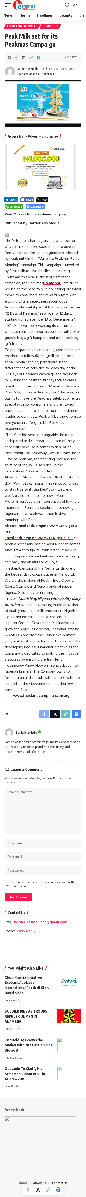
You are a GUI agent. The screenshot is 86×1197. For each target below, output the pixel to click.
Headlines (50, 26)
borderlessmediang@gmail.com (40, 922)
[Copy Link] (31, 57)
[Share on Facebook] (16, 57)
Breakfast (52, 283)
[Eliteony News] (24, 5)
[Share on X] (23, 57)
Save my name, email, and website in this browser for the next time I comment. (46, 884)
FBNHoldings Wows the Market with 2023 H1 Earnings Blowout (28, 1045)
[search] (67, 5)
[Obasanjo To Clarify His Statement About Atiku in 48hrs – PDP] (69, 1073)
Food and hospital (22, 26)
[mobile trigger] (9, 5)
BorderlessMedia (27, 68)
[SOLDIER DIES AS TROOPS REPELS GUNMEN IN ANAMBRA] (69, 1016)
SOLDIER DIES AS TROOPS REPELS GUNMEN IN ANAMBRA (26, 1016)
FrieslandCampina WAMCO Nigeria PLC (39, 538)
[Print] (38, 57)
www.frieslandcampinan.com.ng (41, 695)
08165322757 (26, 931)
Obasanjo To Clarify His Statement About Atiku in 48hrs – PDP (25, 1073)
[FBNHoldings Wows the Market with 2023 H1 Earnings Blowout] (69, 1045)
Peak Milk (18, 258)
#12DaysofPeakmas (59, 380)
